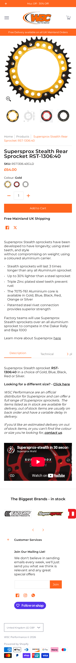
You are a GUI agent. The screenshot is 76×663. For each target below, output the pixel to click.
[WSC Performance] (37, 17)
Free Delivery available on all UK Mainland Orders (38, 32)
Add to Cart (38, 208)
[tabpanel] (38, 398)
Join (56, 584)
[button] (68, 17)
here (57, 338)
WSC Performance (15, 637)
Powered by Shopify (16, 643)
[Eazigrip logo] (18, 513)
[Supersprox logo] (50, 513)
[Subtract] (9, 195)
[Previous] (33, 529)
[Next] (67, 354)
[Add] (28, 195)
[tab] (17, 354)
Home (8, 136)
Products (22, 136)
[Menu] (6, 17)
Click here (61, 384)
